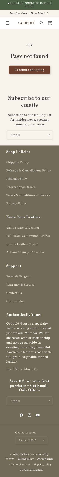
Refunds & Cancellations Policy (28, 170)
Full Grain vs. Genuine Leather (28, 236)
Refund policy (26, 459)
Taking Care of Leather (22, 227)
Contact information (31, 470)
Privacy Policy (16, 203)
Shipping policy (42, 464)
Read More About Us (22, 369)
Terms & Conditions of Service (28, 195)
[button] (7, 23)
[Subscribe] (48, 134)
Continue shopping (29, 69)
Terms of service (20, 464)
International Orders (20, 187)
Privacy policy (45, 459)
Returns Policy (16, 178)
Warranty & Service (20, 284)
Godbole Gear (27, 454)
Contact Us (14, 293)
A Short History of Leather (25, 252)
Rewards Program (18, 276)
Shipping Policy (17, 162)
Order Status (15, 301)
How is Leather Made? (22, 244)
